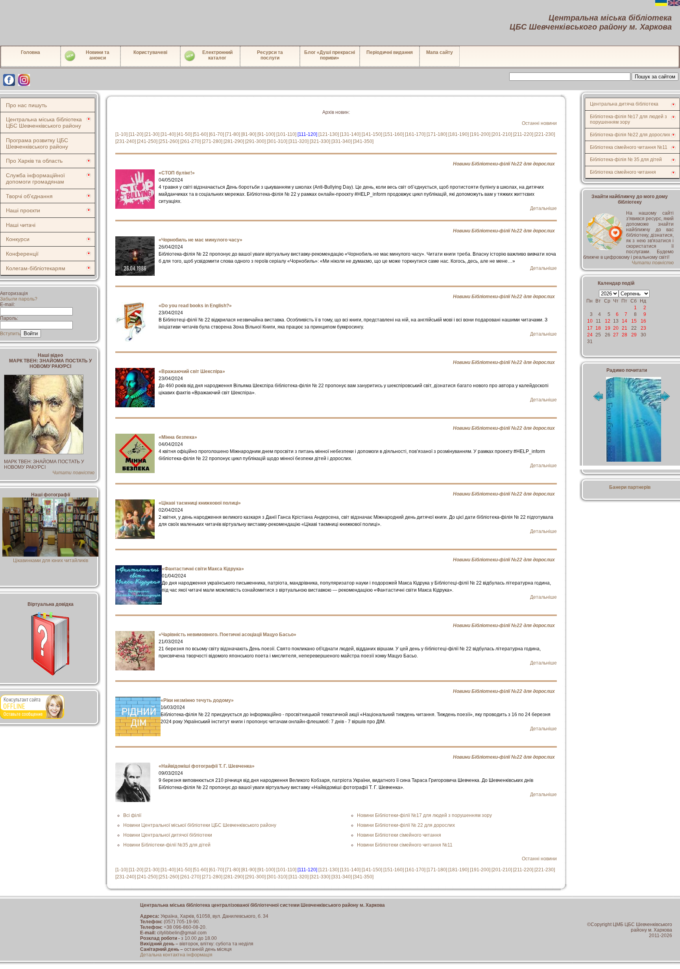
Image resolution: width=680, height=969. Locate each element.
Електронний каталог (217, 55)
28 (624, 335)
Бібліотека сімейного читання (623, 172)
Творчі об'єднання (29, 196)
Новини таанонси (97, 55)
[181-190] (458, 134)
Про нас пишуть (26, 105)
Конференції (22, 254)
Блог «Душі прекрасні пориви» (329, 55)
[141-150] (372, 134)
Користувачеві (150, 52)
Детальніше (543, 208)
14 (624, 321)
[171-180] (437, 134)
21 (624, 328)
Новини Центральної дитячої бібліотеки (167, 835)
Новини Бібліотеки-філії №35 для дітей (167, 845)
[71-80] (232, 134)
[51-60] (200, 134)
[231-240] (125, 141)
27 (616, 335)
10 (590, 321)
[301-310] (277, 141)
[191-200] (480, 134)
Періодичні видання (389, 52)
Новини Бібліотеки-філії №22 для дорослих (504, 164)
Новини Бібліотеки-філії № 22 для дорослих (406, 825)
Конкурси (18, 239)
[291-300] (255, 141)
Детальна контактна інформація (176, 955)
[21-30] (151, 134)
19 (607, 328)
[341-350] (363, 141)
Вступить (10, 333)
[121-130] (328, 134)
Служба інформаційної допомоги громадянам (35, 178)
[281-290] (234, 141)
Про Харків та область (34, 161)
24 (590, 335)
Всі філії (132, 815)
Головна (30, 52)
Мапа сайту (439, 52)
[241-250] (147, 141)
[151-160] (393, 134)
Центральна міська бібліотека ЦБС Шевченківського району (44, 122)
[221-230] (544, 134)
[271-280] (212, 141)
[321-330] (320, 141)
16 (643, 321)
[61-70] (216, 134)
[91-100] (266, 134)
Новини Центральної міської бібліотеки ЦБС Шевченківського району (199, 825)
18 (598, 328)
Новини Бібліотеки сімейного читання (399, 835)
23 (643, 328)
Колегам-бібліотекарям (35, 268)
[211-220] (523, 134)
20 (616, 328)
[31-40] (168, 134)
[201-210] (502, 134)
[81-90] (248, 134)
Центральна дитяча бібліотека (624, 104)
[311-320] (298, 141)
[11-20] (136, 134)
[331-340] (341, 141)
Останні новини (539, 123)
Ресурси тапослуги (270, 55)
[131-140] (350, 134)
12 (607, 321)
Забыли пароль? (18, 299)
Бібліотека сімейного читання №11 (628, 147)
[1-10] (121, 134)
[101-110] (286, 134)
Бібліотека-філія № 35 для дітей (626, 159)
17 (590, 328)
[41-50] (184, 134)
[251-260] (169, 141)
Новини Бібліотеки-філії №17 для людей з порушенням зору (424, 815)
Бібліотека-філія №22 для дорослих (630, 134)
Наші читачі (20, 225)
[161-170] (415, 134)
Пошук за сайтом (655, 77)
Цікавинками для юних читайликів (50, 560)
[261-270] (190, 141)
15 (634, 321)
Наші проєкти (23, 210)
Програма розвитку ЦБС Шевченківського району (37, 143)
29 (634, 335)
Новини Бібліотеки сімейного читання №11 (405, 845)
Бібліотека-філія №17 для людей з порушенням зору (628, 119)
